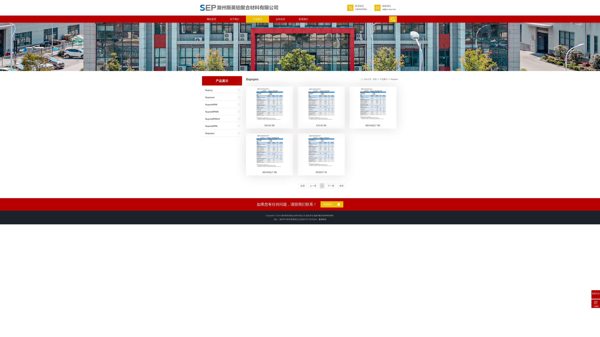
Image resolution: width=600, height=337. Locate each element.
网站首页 (211, 19)
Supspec (210, 133)
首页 (375, 79)
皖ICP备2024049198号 (324, 216)
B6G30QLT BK (373, 125)
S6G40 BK (269, 125)
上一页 (313, 186)
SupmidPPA (211, 126)
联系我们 (303, 19)
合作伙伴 (280, 19)
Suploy (209, 90)
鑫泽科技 (322, 219)
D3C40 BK (321, 125)
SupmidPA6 (211, 104)
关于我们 (234, 19)
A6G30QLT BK (269, 172)
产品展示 (257, 19)
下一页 (331, 186)
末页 (341, 186)
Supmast (210, 97)
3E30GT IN (321, 172)
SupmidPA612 (212, 119)
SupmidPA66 (212, 111)
